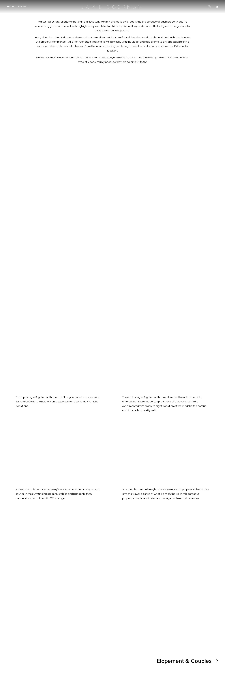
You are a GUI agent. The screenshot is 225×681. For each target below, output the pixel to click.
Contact (23, 6)
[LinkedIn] (216, 6)
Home (10, 6)
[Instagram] (209, 6)
